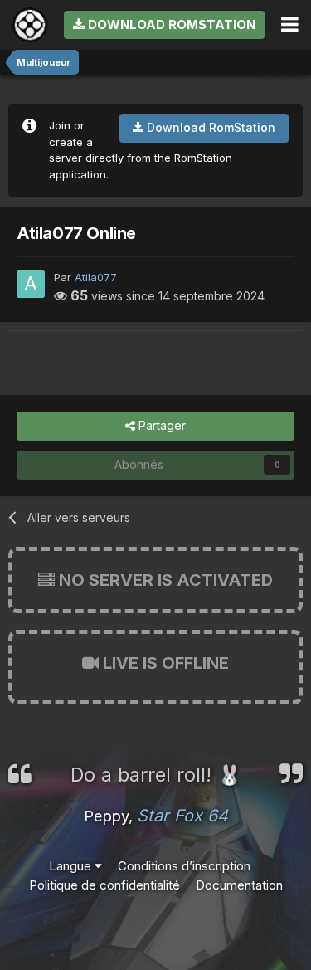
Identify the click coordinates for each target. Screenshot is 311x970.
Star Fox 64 (182, 816)
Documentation (239, 885)
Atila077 (96, 277)
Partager (160, 425)
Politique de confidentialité (104, 885)
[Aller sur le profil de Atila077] (31, 284)
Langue (72, 866)
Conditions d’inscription (184, 866)
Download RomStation (170, 24)
